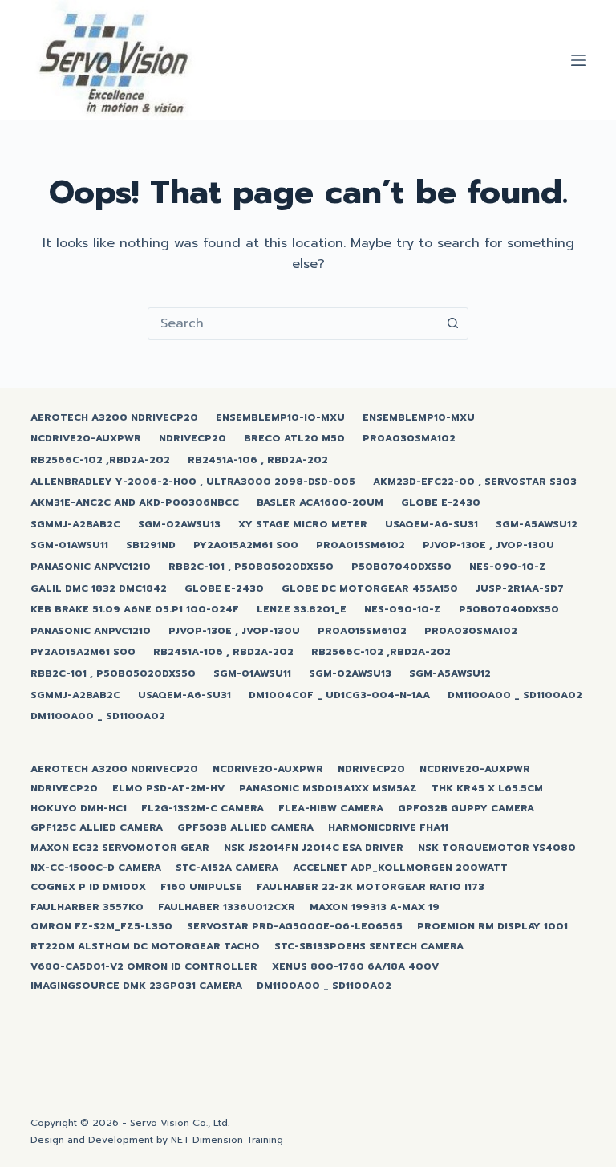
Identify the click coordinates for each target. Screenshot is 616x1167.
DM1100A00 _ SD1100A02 (515, 695)
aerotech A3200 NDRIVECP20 (114, 769)
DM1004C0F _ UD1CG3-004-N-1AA (339, 695)
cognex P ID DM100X (88, 887)
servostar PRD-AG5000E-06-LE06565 (295, 927)
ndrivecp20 (371, 769)
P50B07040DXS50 (401, 567)
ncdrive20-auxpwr (85, 439)
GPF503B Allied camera (245, 828)
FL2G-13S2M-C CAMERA (202, 809)
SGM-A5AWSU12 (537, 524)
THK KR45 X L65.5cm (487, 789)
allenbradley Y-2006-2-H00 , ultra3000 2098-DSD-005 (192, 482)
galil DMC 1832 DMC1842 (98, 589)
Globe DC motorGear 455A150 (370, 589)
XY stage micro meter (302, 524)
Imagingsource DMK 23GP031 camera (136, 986)
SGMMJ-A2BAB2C (75, 524)
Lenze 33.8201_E (301, 610)
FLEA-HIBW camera (330, 809)
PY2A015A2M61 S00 (245, 545)
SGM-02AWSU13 (179, 524)
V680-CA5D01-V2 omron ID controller (143, 967)
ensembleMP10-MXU (419, 418)
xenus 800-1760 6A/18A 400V (355, 967)
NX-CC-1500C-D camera (95, 868)
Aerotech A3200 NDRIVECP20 (114, 418)
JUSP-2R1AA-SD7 (520, 589)
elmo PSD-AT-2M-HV (168, 789)
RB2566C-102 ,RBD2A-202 (100, 460)
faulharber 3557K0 (87, 907)
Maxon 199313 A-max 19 (375, 907)
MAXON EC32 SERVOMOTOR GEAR (119, 848)
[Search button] (452, 323)
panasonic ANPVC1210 (90, 567)
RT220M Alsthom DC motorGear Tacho (145, 947)
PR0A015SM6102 (360, 545)
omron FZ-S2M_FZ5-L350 (101, 927)
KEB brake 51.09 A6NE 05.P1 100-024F (134, 610)
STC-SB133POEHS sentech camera (369, 947)
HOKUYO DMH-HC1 (78, 809)
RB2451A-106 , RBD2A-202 (258, 460)
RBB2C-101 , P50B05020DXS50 (251, 567)
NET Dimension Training (227, 1139)
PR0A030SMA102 (409, 439)
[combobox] (292, 323)
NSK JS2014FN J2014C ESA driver (313, 848)
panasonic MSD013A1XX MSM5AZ (328, 789)
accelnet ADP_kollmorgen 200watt (400, 868)
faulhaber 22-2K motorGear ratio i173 (370, 887)
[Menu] (578, 60)
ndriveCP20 (192, 439)
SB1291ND (151, 545)
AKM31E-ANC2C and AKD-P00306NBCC (134, 503)
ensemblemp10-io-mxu (280, 418)
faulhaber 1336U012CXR (226, 907)
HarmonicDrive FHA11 (388, 828)
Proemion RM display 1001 (492, 927)
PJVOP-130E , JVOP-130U (488, 545)
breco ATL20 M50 (294, 439)
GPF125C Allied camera (96, 828)
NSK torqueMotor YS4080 (497, 848)
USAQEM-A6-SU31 (431, 524)
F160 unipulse (201, 887)
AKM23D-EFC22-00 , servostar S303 (475, 482)
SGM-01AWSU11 (69, 545)
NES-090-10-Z (507, 567)
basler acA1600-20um (320, 503)
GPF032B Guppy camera (466, 809)
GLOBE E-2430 (440, 503)
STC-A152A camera (227, 868)
